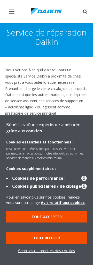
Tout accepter (47, 216)
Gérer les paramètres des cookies (46, 250)
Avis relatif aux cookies (63, 202)
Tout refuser (46, 237)
